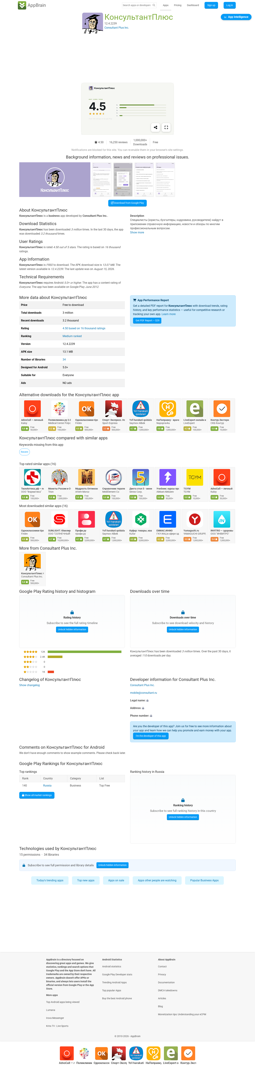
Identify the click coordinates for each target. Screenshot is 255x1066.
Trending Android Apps (114, 982)
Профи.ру (80, 530)
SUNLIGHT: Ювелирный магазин (59, 530)
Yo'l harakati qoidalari (140, 420)
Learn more (169, 314)
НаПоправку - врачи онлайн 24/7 (167, 420)
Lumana (50, 1010)
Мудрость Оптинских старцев (86, 488)
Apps (165, 5)
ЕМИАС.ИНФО (164, 530)
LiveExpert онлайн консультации (195, 420)
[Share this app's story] (155, 127)
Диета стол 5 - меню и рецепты (140, 488)
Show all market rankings (38, 795)
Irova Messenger (55, 1018)
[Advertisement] (123, 58)
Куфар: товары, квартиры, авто (140, 530)
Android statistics (111, 966)
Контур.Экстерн (220, 420)
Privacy (162, 974)
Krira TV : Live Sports (57, 1026)
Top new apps (85, 880)
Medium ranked (72, 336)
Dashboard (193, 5)
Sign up (211, 5)
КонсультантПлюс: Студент (32, 573)
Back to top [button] (246, 1034)
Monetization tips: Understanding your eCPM (182, 1014)
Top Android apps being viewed (62, 1002)
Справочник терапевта (113, 488)
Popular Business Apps (204, 880)
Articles (162, 998)
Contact (162, 966)
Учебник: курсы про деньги (167, 488)
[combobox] (136, 5)
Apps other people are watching (157, 880)
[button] (183, 700)
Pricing (177, 5)
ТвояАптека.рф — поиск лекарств (32, 488)
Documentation (166, 982)
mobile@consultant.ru (143, 692)
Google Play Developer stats (117, 974)
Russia (47, 785)
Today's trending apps (49, 880)
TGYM (187, 488)
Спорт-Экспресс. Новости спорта (113, 420)
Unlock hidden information (72, 629)
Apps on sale (116, 880)
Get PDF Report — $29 (147, 320)
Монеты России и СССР (59, 488)
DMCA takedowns (167, 990)
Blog (160, 1006)
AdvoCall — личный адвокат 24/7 (32, 420)
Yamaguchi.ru (191, 530)
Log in (229, 5)
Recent (24, 451)
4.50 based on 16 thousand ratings (84, 328)
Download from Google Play (128, 202)
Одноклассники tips (86, 420)
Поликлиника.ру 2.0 (59, 420)
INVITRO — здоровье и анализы (222, 530)
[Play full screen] (166, 127)
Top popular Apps (111, 990)
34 (64, 359)
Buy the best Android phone (117, 998)
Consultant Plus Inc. (58, 548)
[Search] (153, 5)
